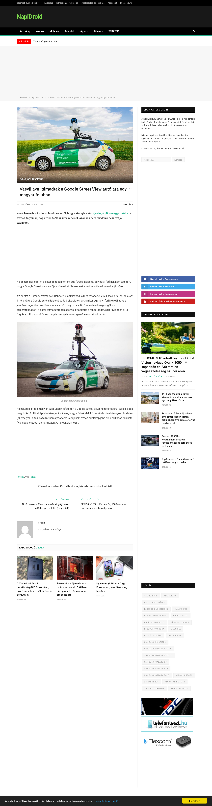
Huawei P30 (181, 609)
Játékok (98, 31)
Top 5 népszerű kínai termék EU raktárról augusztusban (178, 461)
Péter (27, 204)
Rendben (194, 801)
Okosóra (176, 629)
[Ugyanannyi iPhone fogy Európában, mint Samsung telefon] (114, 567)
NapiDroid (29, 16)
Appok (84, 31)
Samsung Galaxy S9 (155, 662)
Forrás (20, 476)
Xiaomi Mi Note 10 (175, 682)
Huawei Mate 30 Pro (155, 616)
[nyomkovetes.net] (168, 749)
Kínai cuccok (180, 616)
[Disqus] (75, 652)
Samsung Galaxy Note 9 (157, 649)
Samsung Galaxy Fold (156, 675)
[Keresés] (192, 31)
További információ (106, 801)
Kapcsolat (112, 3)
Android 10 (170, 596)
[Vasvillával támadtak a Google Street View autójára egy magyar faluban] (75, 145)
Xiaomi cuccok (184, 675)
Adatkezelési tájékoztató (93, 3)
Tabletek (70, 31)
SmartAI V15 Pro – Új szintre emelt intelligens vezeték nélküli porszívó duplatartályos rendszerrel (178, 418)
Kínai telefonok (180, 622)
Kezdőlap (48, 3)
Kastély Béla (155, 376)
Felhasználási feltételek (67, 3)
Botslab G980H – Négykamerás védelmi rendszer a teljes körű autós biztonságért (177, 441)
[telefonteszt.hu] (167, 731)
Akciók (40, 31)
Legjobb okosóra (154, 629)
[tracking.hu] (167, 714)
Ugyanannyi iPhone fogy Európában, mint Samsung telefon (111, 587)
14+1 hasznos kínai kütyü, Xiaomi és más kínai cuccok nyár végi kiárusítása (177, 397)
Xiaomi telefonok (154, 688)
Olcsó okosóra (153, 635)
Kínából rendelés (154, 622)
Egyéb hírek (127, 204)
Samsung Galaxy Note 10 (158, 655)
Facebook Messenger (156, 609)
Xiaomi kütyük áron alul (45, 41)
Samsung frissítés (155, 642)
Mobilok (54, 31)
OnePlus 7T (174, 635)
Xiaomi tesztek (179, 688)
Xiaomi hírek (151, 682)
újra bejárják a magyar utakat (111, 213)
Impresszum (126, 3)
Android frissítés (154, 602)
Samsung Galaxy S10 (156, 669)
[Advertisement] (106, 69)
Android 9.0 (150, 596)
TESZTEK (113, 31)
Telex (32, 476)
